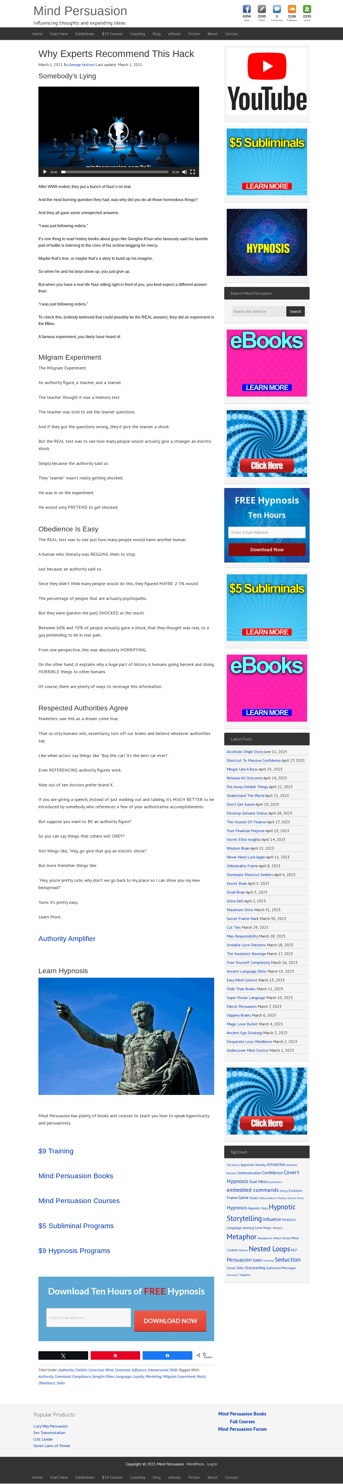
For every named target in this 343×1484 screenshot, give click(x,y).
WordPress (195, 1463)
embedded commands (253, 1189)
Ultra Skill (235, 900)
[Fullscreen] (192, 171)
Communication (249, 1172)
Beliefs (231, 1173)
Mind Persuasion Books (75, 1176)
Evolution (295, 1191)
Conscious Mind (100, 1369)
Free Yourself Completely (248, 962)
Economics (274, 1182)
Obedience (46, 1382)
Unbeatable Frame (242, 865)
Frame (232, 1197)
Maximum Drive (240, 909)
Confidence (272, 1173)
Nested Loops (269, 1248)
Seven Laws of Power (51, 1445)
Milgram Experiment (179, 1376)
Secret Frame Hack (243, 918)
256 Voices (233, 1165)
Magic (267, 1228)
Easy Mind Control (242, 979)
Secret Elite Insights (244, 839)
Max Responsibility (242, 936)
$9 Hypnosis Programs (74, 1251)
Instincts (289, 1219)
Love (258, 1227)
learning (248, 1228)
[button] (119, 132)
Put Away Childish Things (247, 786)
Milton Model (282, 1238)
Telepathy (244, 1275)
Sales (60, 1382)
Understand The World (245, 795)
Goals (254, 1198)
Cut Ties (234, 927)
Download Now (170, 1320)
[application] (118, 132)
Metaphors (265, 1238)
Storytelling (255, 1267)
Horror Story (296, 1198)
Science (268, 1260)
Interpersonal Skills (163, 1369)
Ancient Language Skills (246, 971)
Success (232, 1275)
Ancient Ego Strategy (244, 1032)
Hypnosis (237, 1207)
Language (123, 1376)
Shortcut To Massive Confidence (254, 760)
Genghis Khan (103, 1376)
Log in (212, 1463)
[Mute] (184, 171)
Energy (284, 1191)
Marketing (153, 1376)
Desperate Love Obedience (249, 1041)
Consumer (122, 1369)
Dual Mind (257, 1181)
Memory (277, 1228)
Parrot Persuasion (242, 1006)
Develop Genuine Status (247, 813)
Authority (66, 1369)
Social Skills (235, 1268)
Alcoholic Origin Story (245, 751)
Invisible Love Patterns (246, 944)
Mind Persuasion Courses (79, 1201)
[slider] (114, 172)
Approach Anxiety (253, 1164)
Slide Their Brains (241, 988)
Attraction (276, 1164)
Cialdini (81, 1369)
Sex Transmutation (49, 1432)
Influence (139, 1369)
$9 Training (56, 1151)
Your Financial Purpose (246, 830)
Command (62, 1376)
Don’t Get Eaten (241, 804)
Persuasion (239, 1259)
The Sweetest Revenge (246, 953)
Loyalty (138, 1376)
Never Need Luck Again (246, 856)
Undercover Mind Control (248, 1050)
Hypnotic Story (258, 1208)
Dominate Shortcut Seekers (250, 874)
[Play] (44, 171)
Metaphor (242, 1236)
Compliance (81, 1376)
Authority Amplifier (66, 939)
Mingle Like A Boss (242, 769)
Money (243, 1250)
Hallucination (267, 1198)
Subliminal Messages (281, 1268)
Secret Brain (237, 883)
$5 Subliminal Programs (76, 1226)
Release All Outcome (244, 777)
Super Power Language (246, 997)
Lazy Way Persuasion (50, 1426)
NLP (294, 1250)
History (282, 1198)
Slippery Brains (239, 1015)
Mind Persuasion (80, 11)
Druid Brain (236, 892)
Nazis (201, 1376)
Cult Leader (43, 1439)
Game (244, 1197)
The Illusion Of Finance (246, 821)
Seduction (288, 1259)
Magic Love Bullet (242, 1023)
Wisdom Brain (238, 848)
